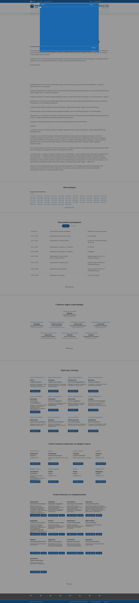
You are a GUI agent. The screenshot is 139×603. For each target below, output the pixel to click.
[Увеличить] (94, 5)
